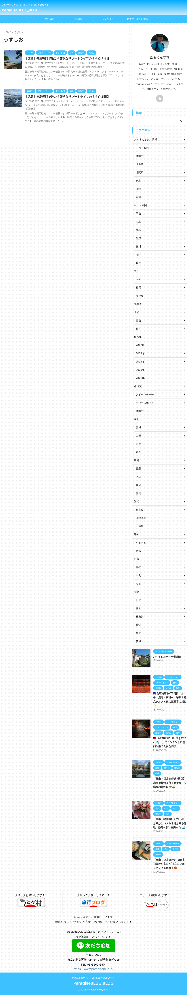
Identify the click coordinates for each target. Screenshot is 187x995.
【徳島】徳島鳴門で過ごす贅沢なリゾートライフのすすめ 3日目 (67, 58)
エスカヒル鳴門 (87, 63)
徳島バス (32, 66)
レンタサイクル (116, 101)
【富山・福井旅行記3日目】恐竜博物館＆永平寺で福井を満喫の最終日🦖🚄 (169, 782)
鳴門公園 (76, 66)
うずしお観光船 (87, 101)
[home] (159, 98)
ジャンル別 (108, 19)
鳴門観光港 (30, 108)
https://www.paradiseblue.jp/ (93, 969)
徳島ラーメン (57, 104)
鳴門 (68, 66)
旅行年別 (49, 19)
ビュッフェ (101, 63)
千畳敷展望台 (114, 63)
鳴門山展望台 (98, 66)
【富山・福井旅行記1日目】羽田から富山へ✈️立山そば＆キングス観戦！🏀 (169, 863)
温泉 (84, 104)
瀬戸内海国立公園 (96, 104)
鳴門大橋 (86, 66)
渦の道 (62, 66)
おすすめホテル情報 (137, 19)
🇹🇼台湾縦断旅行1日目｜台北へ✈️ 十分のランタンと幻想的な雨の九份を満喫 (169, 742)
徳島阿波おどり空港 (48, 66)
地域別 (78, 19)
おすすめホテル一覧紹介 (167, 656)
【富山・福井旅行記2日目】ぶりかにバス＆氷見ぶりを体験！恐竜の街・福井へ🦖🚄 (169, 823)
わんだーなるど (32, 104)
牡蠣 (108, 104)
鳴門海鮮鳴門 (117, 104)
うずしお (74, 63)
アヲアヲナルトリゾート (57, 63)
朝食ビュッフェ (73, 104)
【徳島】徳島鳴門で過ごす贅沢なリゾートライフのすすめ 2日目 (67, 96)
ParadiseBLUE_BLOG (20, 10)
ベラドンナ (101, 101)
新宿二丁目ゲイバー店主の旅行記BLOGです (93, 977)
